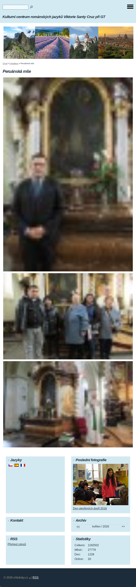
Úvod (5, 63)
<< (78, 526)
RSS (36, 577)
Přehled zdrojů (17, 544)
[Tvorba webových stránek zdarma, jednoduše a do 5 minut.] (30, 578)
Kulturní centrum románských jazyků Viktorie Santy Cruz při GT (53, 17)
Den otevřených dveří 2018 (90, 508)
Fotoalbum (13, 63)
